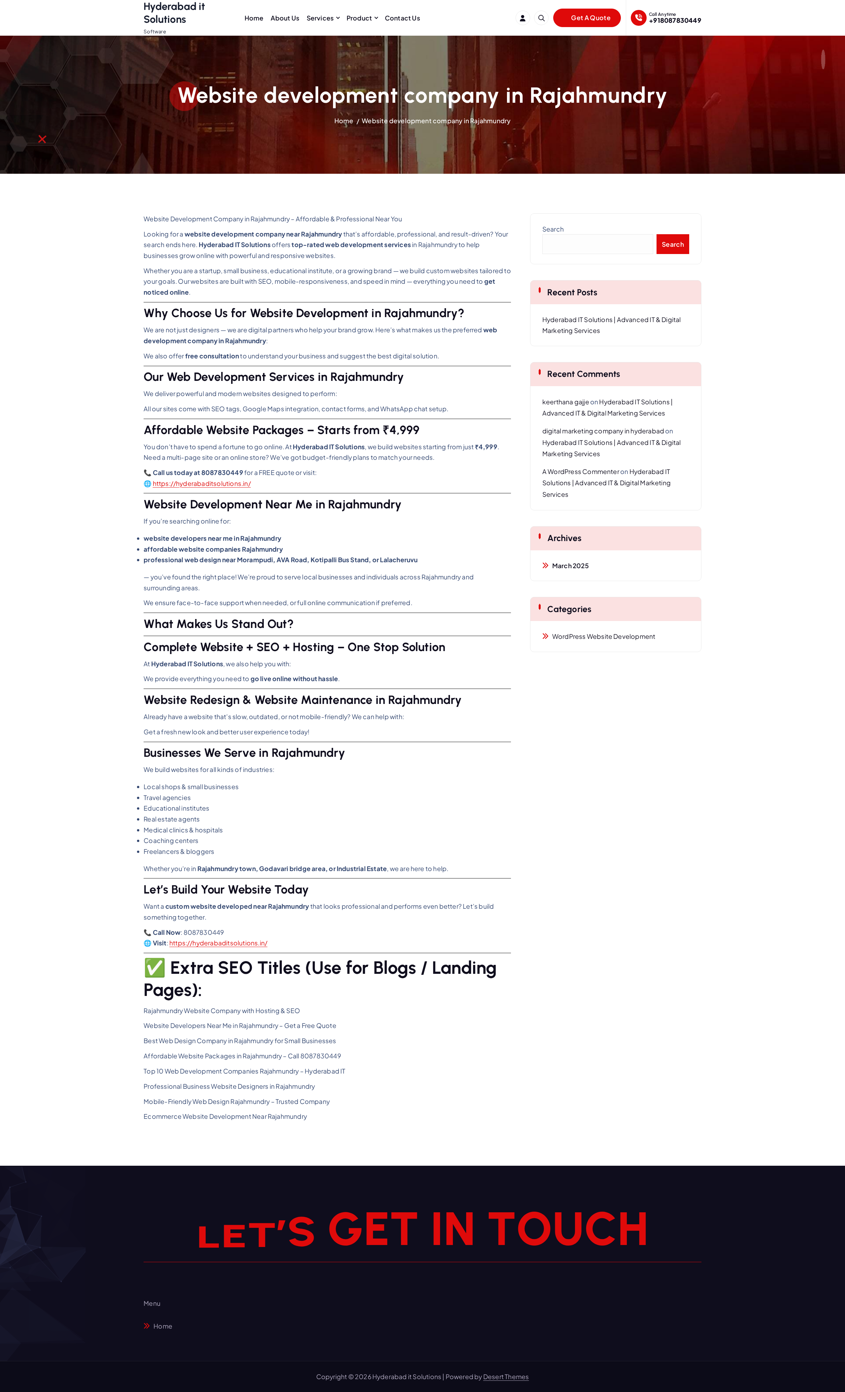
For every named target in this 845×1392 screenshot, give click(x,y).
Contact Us (402, 18)
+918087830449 (675, 20)
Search (553, 229)
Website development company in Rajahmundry (436, 121)
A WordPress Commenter (580, 471)
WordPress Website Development (604, 636)
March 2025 (570, 565)
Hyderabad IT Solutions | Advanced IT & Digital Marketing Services (606, 482)
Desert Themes (506, 1376)
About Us (285, 18)
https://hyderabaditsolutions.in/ (202, 483)
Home (254, 18)
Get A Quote (590, 17)
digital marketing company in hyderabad (603, 431)
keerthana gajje (565, 402)
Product (359, 18)
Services (320, 18)
